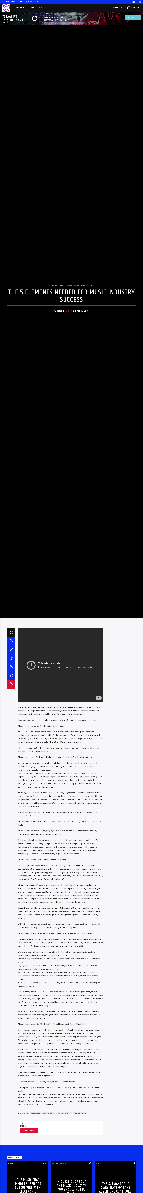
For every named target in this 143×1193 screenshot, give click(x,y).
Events (69, 310)
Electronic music (57, 310)
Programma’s (20, 7)
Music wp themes (64, 1166)
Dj (27, 1166)
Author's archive (29, 1183)
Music (76, 310)
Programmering (9, 2)
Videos (41, 7)
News (83, 310)
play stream (117, 7)
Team (21, 2)
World (89, 310)
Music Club (35, 1166)
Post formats (80, 1166)
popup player (135, 7)
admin (69, 335)
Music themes (48, 1166)
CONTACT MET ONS (34, 2)
